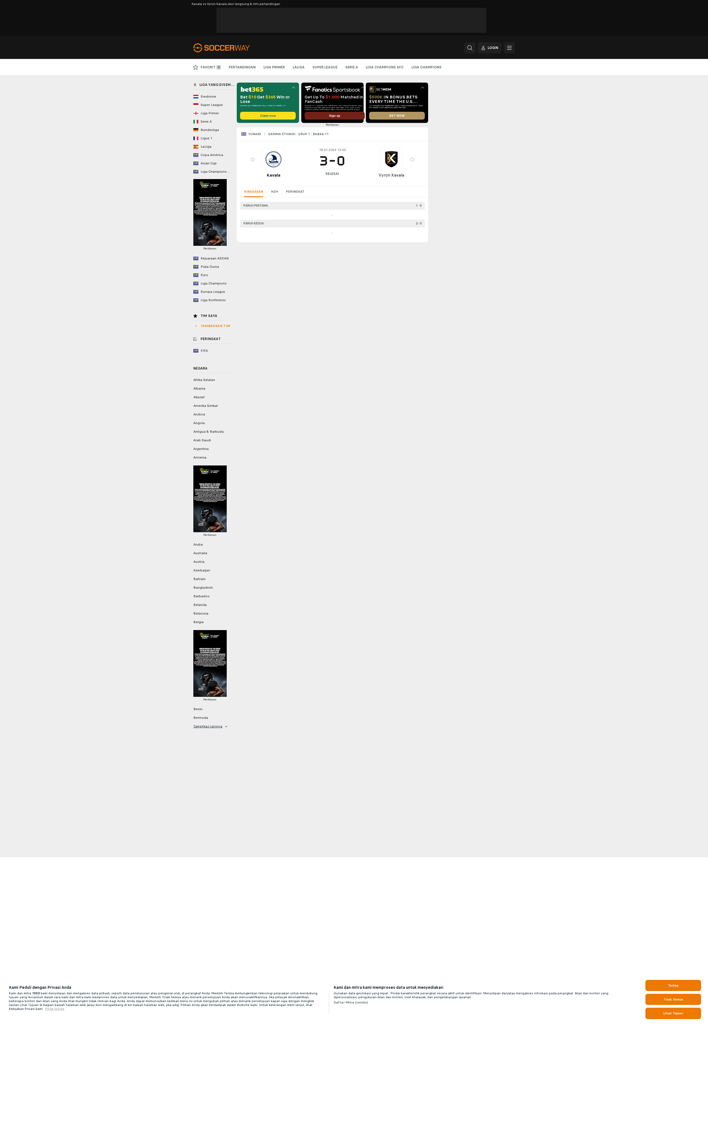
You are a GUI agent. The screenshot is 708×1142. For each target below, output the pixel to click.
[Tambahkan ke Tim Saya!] (252, 159)
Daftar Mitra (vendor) (351, 1002)
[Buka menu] (509, 47)
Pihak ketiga (54, 1009)
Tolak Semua (673, 999)
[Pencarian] (469, 47)
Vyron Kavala (391, 175)
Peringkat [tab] (295, 192)
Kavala (273, 175)
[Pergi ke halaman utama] (231, 47)
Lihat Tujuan (673, 1013)
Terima (673, 985)
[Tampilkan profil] (273, 159)
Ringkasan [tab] (253, 192)
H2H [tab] (274, 192)
